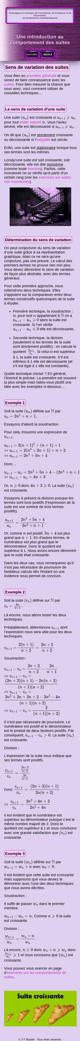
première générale (41, 76)
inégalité (43, 140)
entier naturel (30, 122)
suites (9, 84)
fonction (34, 169)
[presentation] (25, 117)
